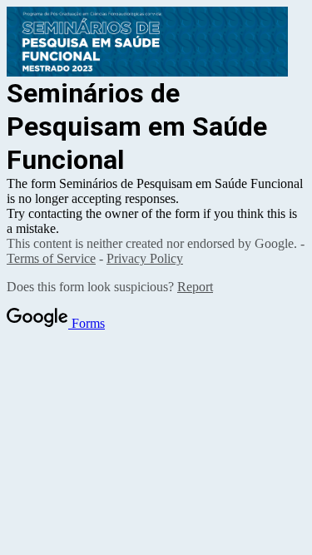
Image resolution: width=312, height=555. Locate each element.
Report (195, 287)
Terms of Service (51, 258)
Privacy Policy (144, 258)
